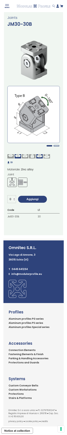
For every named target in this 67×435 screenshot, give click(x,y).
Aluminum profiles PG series (26, 318)
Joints (12, 17)
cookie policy (32, 421)
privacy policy (15, 421)
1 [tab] (49, 145)
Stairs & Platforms (20, 398)
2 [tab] (56, 145)
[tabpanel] (33, 114)
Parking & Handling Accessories (28, 358)
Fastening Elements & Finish (26, 354)
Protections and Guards (24, 362)
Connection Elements (22, 350)
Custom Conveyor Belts (23, 385)
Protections (16, 394)
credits (44, 421)
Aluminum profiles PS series (26, 323)
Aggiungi (32, 199)
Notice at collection (17, 430)
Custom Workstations (23, 389)
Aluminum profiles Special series (29, 327)
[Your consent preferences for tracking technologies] (61, 429)
